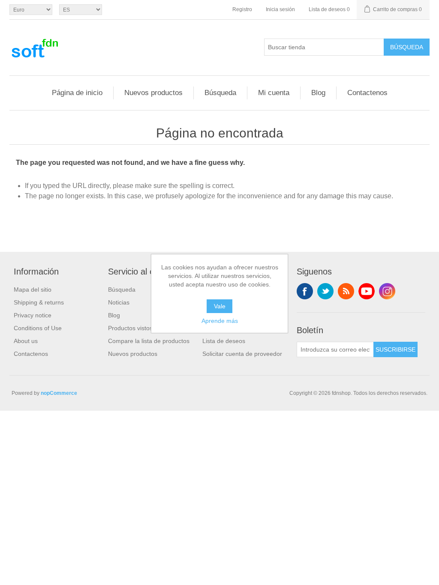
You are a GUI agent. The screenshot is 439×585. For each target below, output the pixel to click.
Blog (318, 93)
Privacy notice (32, 315)
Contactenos (367, 93)
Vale (220, 306)
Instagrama (387, 291)
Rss (346, 291)
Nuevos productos (153, 93)
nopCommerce (59, 393)
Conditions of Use (38, 328)
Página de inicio (77, 93)
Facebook (305, 291)
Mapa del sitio (32, 289)
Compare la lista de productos (148, 340)
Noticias (118, 302)
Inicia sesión (280, 9)
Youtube (366, 291)
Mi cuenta (273, 93)
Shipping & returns (39, 302)
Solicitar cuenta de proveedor (242, 353)
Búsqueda (406, 47)
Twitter (325, 291)
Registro (242, 9)
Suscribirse (395, 349)
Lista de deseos (223, 340)
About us (26, 340)
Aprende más (219, 320)
